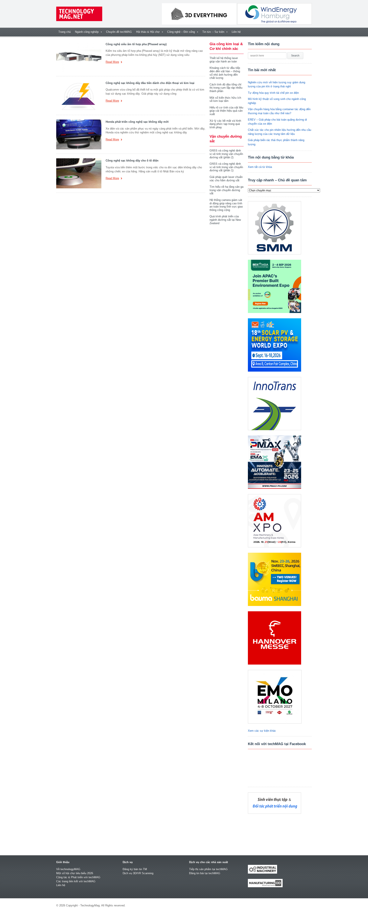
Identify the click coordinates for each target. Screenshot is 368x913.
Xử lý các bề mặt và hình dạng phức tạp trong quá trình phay (225, 124)
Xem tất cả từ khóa (260, 167)
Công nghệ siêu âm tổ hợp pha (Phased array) (136, 44)
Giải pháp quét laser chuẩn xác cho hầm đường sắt (226, 178)
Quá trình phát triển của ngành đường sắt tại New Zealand (225, 220)
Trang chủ (64, 31)
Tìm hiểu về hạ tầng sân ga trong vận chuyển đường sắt (226, 190)
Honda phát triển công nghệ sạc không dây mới (137, 121)
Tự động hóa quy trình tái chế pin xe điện (273, 92)
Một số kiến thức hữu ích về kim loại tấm (225, 99)
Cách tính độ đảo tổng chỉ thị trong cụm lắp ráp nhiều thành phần (226, 88)
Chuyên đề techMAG (119, 31)
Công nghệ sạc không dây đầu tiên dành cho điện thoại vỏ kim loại (150, 83)
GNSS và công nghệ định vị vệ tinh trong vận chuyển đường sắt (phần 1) (226, 167)
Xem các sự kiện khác (262, 730)
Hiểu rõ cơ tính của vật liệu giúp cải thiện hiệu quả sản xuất (226, 111)
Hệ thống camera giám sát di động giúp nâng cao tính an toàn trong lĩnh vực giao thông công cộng (226, 205)
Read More (112, 62)
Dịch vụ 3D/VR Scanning (138, 873)
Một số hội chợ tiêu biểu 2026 (74, 873)
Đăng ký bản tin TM (135, 869)
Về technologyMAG (68, 869)
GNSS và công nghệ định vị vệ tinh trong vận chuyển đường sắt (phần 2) (226, 154)
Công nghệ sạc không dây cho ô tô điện (132, 160)
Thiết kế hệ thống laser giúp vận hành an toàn (224, 59)
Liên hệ (236, 31)
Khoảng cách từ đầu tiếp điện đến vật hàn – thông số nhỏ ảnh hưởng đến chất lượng (225, 72)
